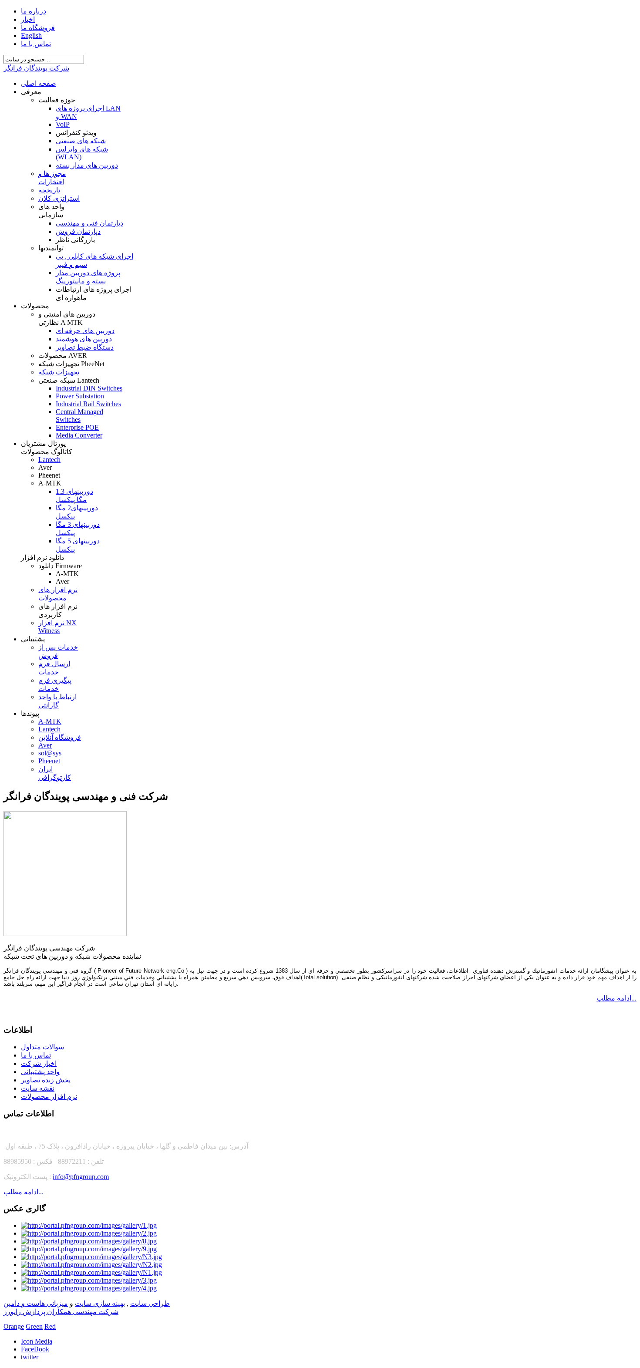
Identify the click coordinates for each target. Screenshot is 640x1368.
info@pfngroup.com (81, 1176)
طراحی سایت (150, 1303)
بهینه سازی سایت (100, 1303)
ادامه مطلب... (616, 998)
